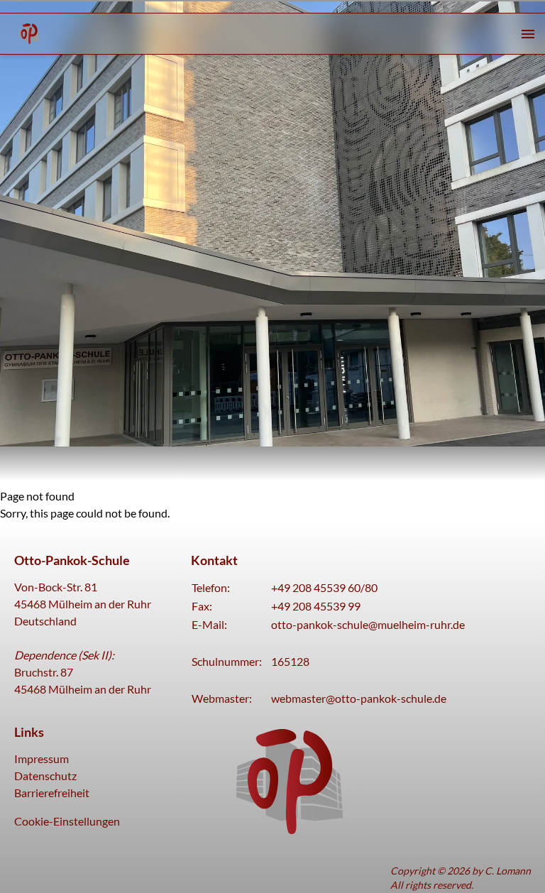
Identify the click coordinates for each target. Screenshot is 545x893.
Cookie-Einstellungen (67, 821)
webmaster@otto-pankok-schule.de (358, 698)
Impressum (41, 758)
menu (527, 34)
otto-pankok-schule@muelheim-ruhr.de (368, 624)
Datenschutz (45, 775)
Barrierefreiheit (51, 792)
